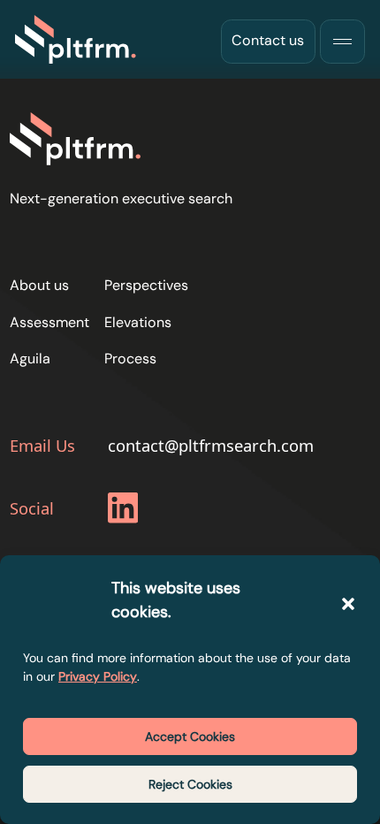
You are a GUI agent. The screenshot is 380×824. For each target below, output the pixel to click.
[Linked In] (125, 510)
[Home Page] (76, 39)
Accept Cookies (190, 736)
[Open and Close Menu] (342, 41)
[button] (348, 604)
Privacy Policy (97, 676)
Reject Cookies (190, 784)
